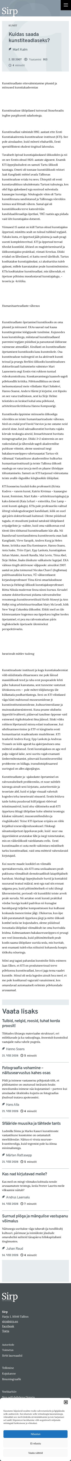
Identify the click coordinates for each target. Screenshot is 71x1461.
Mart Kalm (20, 50)
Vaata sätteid (35, 1452)
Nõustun (35, 1434)
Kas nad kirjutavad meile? (24, 1174)
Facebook (8, 1326)
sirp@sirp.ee (10, 1321)
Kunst (13, 25)
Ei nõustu (35, 1443)
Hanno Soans (15, 1049)
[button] (66, 1402)
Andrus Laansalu (18, 1197)
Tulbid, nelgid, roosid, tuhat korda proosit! (31, 1024)
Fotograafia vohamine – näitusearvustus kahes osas (26, 1071)
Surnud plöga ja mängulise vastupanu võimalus (35, 1219)
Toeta (5, 1331)
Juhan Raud (14, 1249)
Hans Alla (12, 1105)
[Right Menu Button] (66, 5)
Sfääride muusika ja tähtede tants (31, 1123)
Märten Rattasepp (19, 1155)
